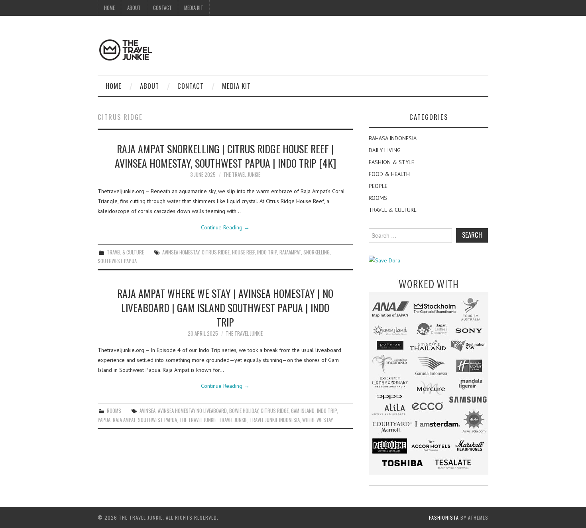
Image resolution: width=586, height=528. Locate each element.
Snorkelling (316, 252)
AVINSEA (147, 411)
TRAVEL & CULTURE (125, 252)
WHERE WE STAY (317, 420)
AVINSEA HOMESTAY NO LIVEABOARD (192, 411)
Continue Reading (225, 227)
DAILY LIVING (385, 150)
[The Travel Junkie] (125, 49)
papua (104, 420)
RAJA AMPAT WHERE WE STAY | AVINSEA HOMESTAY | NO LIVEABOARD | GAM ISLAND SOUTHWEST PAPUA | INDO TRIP (225, 307)
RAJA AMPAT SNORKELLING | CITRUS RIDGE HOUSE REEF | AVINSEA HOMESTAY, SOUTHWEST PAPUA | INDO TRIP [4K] (225, 155)
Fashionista (444, 517)
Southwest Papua (117, 261)
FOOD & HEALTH (389, 174)
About (134, 8)
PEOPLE (378, 186)
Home (109, 8)
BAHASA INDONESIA (393, 138)
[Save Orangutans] (384, 260)
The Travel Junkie (241, 174)
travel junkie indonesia (275, 420)
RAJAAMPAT (290, 252)
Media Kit (193, 8)
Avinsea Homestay (180, 252)
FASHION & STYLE (391, 162)
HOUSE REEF (243, 252)
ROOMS (114, 411)
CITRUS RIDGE (216, 252)
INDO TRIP (267, 252)
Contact (162, 8)
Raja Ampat (124, 420)
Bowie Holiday (243, 411)
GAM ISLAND (303, 411)
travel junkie (233, 420)
